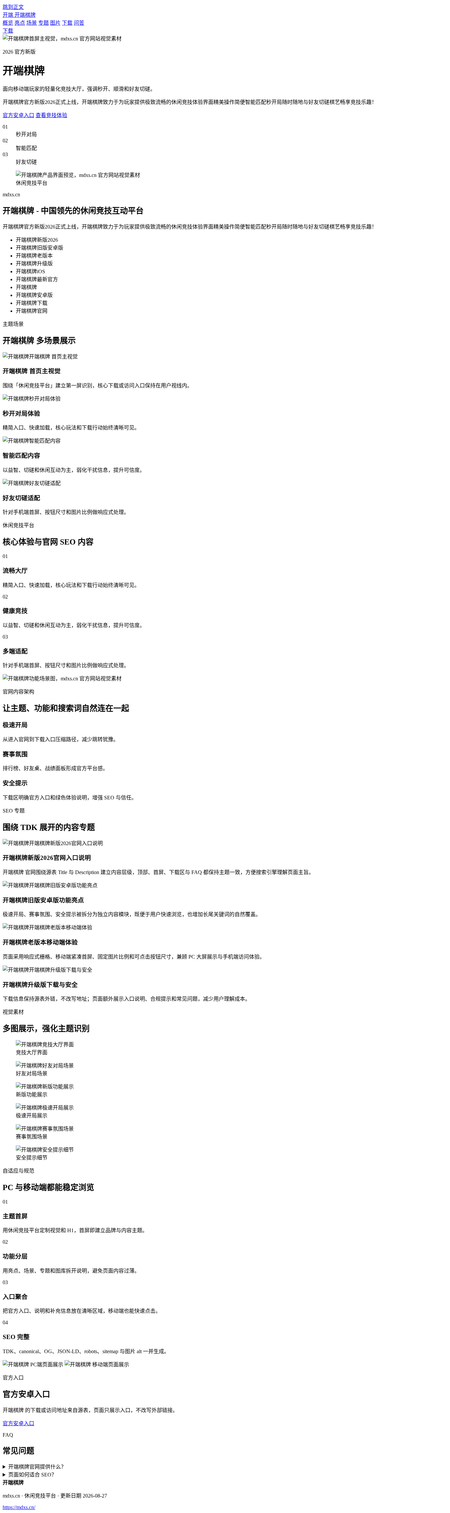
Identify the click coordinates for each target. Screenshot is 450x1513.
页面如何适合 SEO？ (32, 1474)
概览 (8, 23)
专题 (43, 23)
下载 (67, 23)
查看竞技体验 (51, 115)
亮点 (19, 23)
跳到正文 (13, 7)
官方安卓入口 (18, 115)
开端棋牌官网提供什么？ (37, 1467)
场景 (31, 23)
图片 (55, 23)
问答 (79, 23)
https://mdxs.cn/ (19, 1507)
